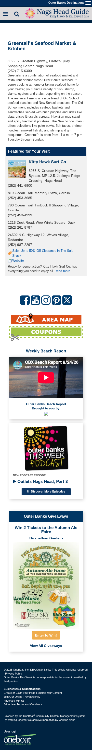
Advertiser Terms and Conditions (23, 704)
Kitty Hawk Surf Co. (48, 162)
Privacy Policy (13, 673)
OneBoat (29, 715)
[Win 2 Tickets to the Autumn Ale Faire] (46, 584)
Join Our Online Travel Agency (22, 696)
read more (63, 271)
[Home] (57, 13)
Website (18, 260)
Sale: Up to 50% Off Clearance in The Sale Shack (42, 253)
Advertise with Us (14, 700)
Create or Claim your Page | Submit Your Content (33, 692)
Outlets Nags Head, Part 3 (42, 481)
